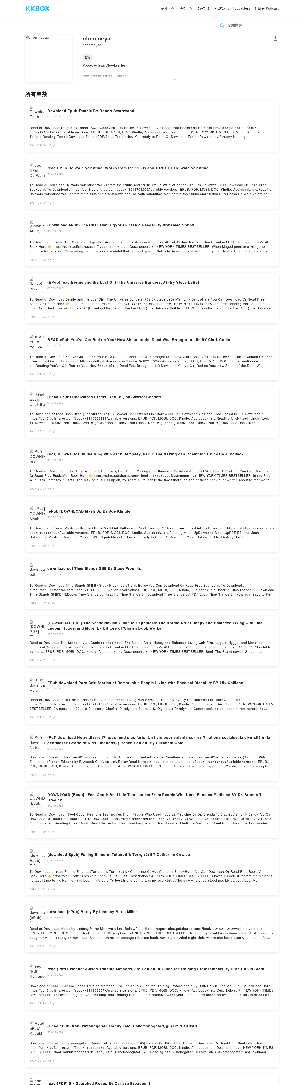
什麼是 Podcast (267, 8)
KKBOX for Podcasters (232, 8)
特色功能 (203, 8)
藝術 (87, 57)
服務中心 (185, 8)
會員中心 (167, 8)
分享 (275, 38)
